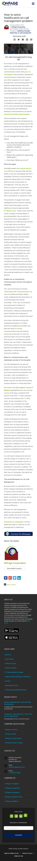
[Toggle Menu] (33, 3)
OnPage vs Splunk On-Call (13, 797)
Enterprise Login (10, 663)
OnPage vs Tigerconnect (13, 738)
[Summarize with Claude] (23, 41)
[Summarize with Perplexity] (27, 41)
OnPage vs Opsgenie (12, 783)
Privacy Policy (27, 853)
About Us (8, 654)
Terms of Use (18, 856)
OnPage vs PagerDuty (12, 788)
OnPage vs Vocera (11, 729)
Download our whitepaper (14, 522)
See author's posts (14, 568)
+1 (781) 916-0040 (14, 773)
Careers (8, 681)
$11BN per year (10, 211)
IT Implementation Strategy (14, 672)
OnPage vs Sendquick (12, 792)
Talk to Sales (9, 659)
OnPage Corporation (18, 27)
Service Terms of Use (11, 853)
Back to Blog (11, 585)
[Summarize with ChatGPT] (15, 41)
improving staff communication (17, 292)
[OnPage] (10, 3)
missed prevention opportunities (17, 114)
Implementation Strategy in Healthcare (17, 676)
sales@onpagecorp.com (17, 767)
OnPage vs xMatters (11, 801)
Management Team (11, 685)
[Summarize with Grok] (31, 41)
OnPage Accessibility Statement (15, 690)
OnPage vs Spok (10, 734)
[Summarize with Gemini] (19, 41)
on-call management (24, 33)
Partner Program (11, 668)
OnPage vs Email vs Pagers (14, 743)
